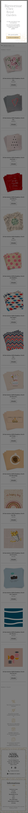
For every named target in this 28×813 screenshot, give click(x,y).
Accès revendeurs (13, 37)
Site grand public (13, 34)
